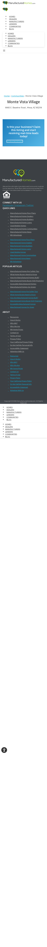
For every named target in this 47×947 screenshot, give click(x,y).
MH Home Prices (16, 329)
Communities (15, 26)
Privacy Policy (15, 339)
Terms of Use (15, 336)
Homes (12, 16)
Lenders (13, 24)
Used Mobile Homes (18, 225)
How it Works (15, 320)
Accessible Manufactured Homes (23, 284)
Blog (11, 29)
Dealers (13, 19)
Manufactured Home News (20, 232)
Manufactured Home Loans (21, 222)
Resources (14, 317)
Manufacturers (16, 21)
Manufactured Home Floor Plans (23, 213)
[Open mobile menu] (4, 51)
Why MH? (13, 323)
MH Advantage (16, 235)
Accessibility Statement (19, 348)
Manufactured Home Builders (22, 219)
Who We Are (15, 326)
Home (7, 96)
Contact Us (14, 332)
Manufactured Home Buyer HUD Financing (26, 281)
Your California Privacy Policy (21, 342)
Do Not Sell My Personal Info (21, 345)
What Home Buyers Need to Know (23, 274)
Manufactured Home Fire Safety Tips (24, 271)
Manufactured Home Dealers (21, 216)
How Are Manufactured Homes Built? (24, 277)
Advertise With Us (17, 351)
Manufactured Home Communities (23, 229)
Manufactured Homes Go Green (23, 287)
